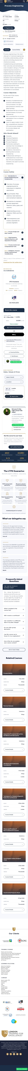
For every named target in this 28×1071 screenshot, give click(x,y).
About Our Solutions (5, 966)
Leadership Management (6, 956)
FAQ (2, 984)
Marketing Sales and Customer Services (10, 957)
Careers (3, 983)
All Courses (3, 960)
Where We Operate (5, 993)
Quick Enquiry (15, 356)
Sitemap (3, 989)
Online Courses (4, 972)
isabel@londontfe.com (18, 427)
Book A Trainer (4, 968)
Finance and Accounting (6, 952)
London (2, 985)
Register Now (9, 28)
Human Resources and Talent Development (11, 953)
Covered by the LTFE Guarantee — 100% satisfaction (14, 340)
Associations (4, 981)
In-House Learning (5, 971)
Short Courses (4, 974)
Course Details (14, 690)
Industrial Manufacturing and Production (10, 954)
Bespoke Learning (5, 967)
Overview (7, 49)
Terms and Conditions (6, 991)
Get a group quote (16, 447)
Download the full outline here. (13, 262)
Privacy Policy (4, 987)
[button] (14, 392)
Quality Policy (4, 988)
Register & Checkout (15, 327)
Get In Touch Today (14, 649)
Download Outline (14, 352)
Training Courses (5, 992)
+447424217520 (17, 429)
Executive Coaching (5, 970)
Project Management (6, 958)
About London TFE (5, 980)
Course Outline (16, 49)
